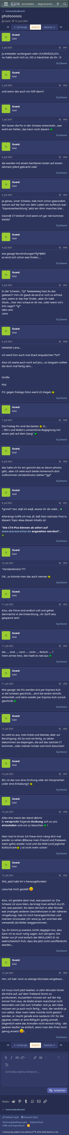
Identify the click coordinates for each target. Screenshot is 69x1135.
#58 (65, 811)
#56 (65, 728)
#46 (65, 247)
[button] (5, 1057)
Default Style (12, 1117)
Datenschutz (36, 1122)
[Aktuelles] (57, 4)
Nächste (48, 27)
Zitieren (63, 63)
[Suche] (64, 4)
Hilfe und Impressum (13, 1125)
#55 (65, 683)
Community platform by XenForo (30, 1132)
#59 (65, 875)
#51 (65, 503)
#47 (65, 285)
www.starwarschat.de (16, 531)
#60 (65, 972)
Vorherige (21, 27)
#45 (65, 194)
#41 (65, 47)
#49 (65, 420)
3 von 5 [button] (35, 27)
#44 (65, 157)
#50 (65, 461)
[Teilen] (60, 48)
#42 (65, 85)
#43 (65, 119)
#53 (65, 604)
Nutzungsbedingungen (14, 1122)
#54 (65, 645)
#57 (65, 774)
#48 (65, 341)
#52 (65, 563)
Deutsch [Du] (31, 1117)
